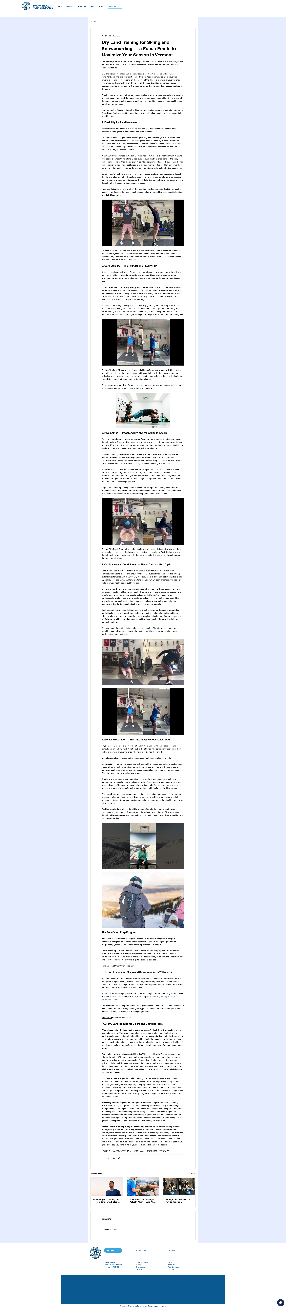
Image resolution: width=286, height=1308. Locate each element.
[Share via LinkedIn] (114, 1158)
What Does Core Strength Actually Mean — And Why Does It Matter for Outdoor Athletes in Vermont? (142, 1200)
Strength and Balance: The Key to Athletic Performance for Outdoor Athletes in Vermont (178, 1200)
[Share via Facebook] (103, 1158)
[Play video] (143, 223)
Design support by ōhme (157, 1306)
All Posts (93, 21)
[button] (70, 5)
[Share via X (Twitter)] (108, 1158)
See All (193, 1173)
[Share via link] (119, 1158)
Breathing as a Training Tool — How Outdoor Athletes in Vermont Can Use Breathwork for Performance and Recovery (106, 1200)
